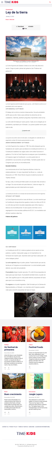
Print (25, 28)
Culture (31, 344)
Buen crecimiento (13, 394)
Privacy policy (13, 426)
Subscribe (31, 426)
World (5, 391)
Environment (32, 391)
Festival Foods (36, 347)
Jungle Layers (35, 394)
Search (50, 2)
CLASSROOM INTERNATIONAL (42, 426)
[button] (36, 305)
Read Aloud (21, 26)
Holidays (6, 344)
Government (9, 9)
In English (30, 26)
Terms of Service (23, 426)
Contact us (5, 426)
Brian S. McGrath (10, 19)
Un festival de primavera (11, 348)
